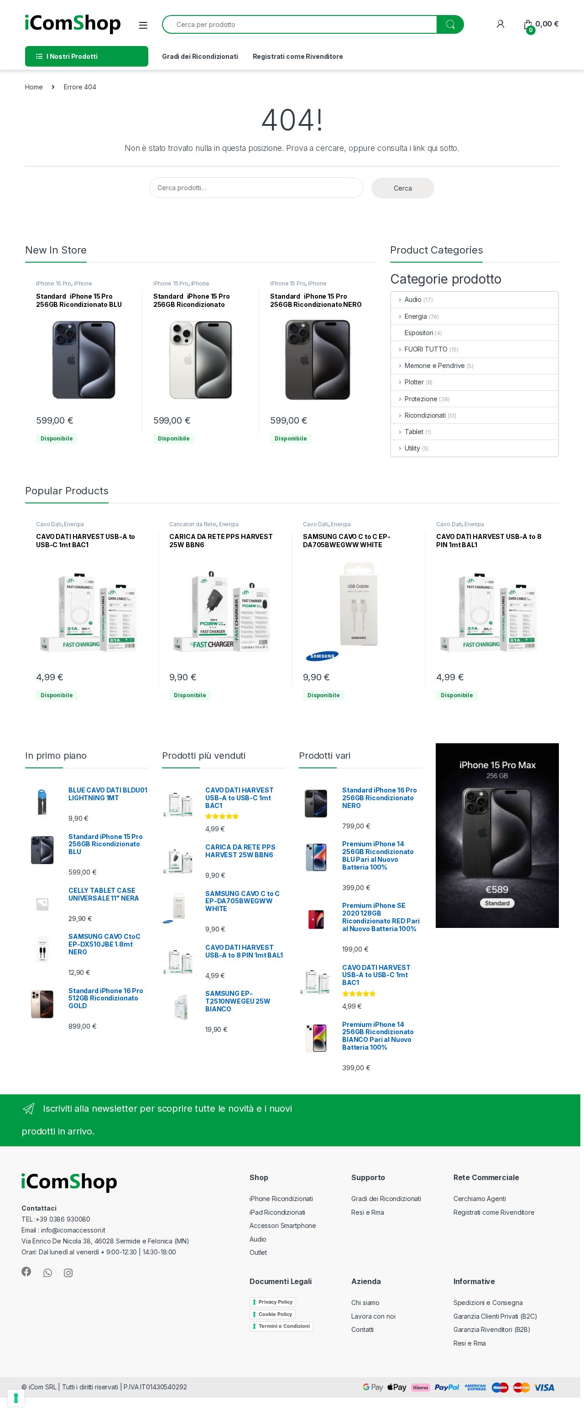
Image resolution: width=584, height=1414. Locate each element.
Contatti (362, 1329)
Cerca (403, 188)
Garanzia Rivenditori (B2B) (492, 1329)
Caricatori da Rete (192, 524)
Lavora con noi (373, 1316)
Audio (413, 299)
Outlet (258, 1252)
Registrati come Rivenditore (298, 56)
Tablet (414, 431)
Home (33, 87)
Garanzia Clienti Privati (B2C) (495, 1316)
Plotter (414, 382)
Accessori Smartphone (283, 1225)
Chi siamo (365, 1302)
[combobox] (299, 24)
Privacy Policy (275, 1302)
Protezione (421, 399)
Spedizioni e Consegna (488, 1302)
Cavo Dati (49, 524)
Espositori (419, 333)
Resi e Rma (367, 1212)
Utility (412, 448)
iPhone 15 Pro (53, 283)
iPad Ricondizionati (277, 1212)
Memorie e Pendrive (435, 365)
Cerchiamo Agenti (480, 1198)
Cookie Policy (275, 1314)
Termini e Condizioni (284, 1326)
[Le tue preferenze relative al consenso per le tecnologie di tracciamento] (16, 1398)
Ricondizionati (425, 415)
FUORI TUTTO (426, 349)
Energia (416, 316)
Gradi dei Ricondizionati (200, 56)
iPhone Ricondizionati (64, 286)
